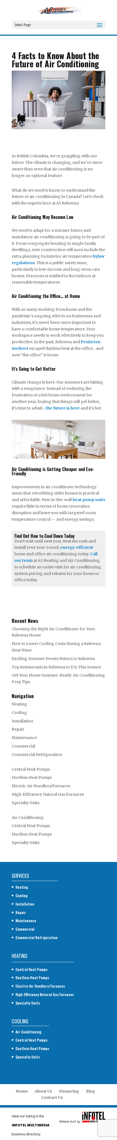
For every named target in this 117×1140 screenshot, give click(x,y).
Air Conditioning (28, 817)
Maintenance (24, 737)
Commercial (23, 746)
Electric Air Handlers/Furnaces (41, 785)
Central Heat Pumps (31, 769)
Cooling (19, 712)
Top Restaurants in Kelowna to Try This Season (56, 667)
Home (22, 1091)
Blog (90, 1091)
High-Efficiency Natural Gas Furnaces (48, 794)
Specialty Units (25, 802)
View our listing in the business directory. (31, 1125)
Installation (22, 721)
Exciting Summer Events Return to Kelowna (53, 658)
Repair (18, 729)
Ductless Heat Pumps (32, 777)
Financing (69, 1091)
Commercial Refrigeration (37, 754)
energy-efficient (76, 547)
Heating (19, 704)
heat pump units (89, 499)
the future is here (63, 408)
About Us (43, 1091)
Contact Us (52, 1097)
